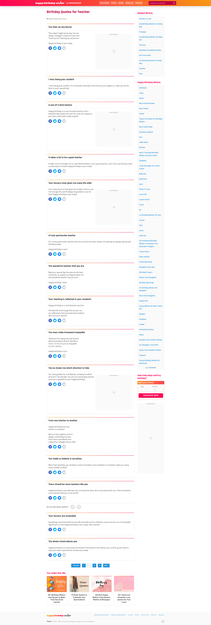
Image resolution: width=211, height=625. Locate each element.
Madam (142, 314)
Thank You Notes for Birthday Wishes (150, 120)
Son (140, 137)
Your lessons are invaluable (62, 516)
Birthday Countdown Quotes (150, 50)
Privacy (137, 615)
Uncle (141, 230)
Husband (142, 319)
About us (153, 615)
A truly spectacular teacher (61, 235)
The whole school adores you (62, 541)
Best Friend (104, 3)
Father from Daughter (147, 277)
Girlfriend (142, 88)
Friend (120, 3)
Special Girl (143, 301)
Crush (141, 204)
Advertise (161, 615)
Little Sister (143, 142)
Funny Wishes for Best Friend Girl (150, 307)
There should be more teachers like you (68, 484)
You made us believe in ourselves (65, 458)
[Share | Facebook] (50, 48)
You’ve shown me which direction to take (68, 368)
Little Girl (142, 235)
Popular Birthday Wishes (118, 615)
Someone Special (146, 132)
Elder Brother (144, 257)
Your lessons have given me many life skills (70, 183)
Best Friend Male (145, 127)
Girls (141, 225)
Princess (142, 45)
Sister (113, 3)
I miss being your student (61, 79)
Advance (142, 355)
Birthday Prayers (145, 272)
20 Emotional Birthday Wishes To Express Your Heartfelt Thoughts (148, 243)
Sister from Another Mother (150, 350)
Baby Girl (142, 174)
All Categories (151, 368)
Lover (141, 93)
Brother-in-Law (145, 18)
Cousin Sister (144, 199)
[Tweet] (55, 48)
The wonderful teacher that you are (66, 266)
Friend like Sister (145, 262)
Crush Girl (143, 194)
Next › (106, 565)
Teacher (142, 68)
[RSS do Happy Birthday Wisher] (163, 621)
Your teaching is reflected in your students (69, 299)
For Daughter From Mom (148, 345)
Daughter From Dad (147, 267)
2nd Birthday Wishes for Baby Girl (151, 38)
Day (142, 386)
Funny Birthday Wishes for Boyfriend (149, 362)
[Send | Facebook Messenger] (59, 48)
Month (155, 386)
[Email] (64, 48)
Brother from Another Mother (150, 340)
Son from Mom (145, 55)
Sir (140, 210)
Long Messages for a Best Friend (149, 167)
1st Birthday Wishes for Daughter (148, 289)
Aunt (141, 184)
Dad (140, 73)
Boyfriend (143, 179)
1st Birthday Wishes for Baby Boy (150, 62)
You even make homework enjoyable (66, 332)
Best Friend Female (146, 103)
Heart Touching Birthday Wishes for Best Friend (148, 154)
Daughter (142, 160)
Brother (139, 3)
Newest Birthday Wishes (101, 615)
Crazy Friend (144, 251)
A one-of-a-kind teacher (60, 105)
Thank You (130, 3)
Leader (142, 324)
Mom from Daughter (147, 295)
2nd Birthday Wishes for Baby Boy (151, 25)
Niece (141, 334)
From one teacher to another (62, 420)
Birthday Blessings (146, 282)
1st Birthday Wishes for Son (150, 215)
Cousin (142, 220)
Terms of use (145, 615)
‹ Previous (75, 565)
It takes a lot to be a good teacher (65, 157)
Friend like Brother (146, 329)
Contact (130, 615)
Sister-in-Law (144, 189)
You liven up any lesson (60, 27)
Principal (142, 32)
